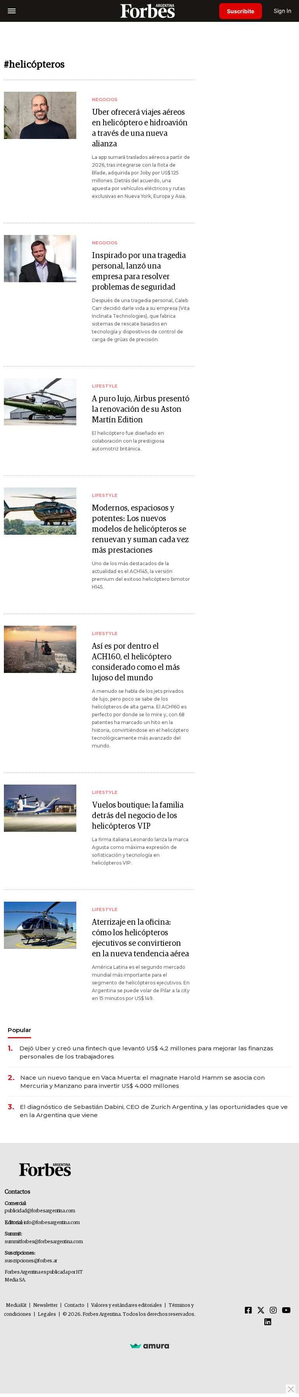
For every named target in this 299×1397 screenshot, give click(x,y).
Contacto (74, 1305)
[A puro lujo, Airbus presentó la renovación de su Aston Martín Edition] (40, 401)
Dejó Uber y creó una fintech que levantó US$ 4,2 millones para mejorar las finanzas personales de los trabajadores (146, 1052)
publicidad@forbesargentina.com (40, 1211)
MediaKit (16, 1305)
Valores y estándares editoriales (126, 1305)
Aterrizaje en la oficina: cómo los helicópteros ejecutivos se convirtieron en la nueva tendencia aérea (140, 938)
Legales (47, 1314)
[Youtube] (286, 1311)
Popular (19, 1030)
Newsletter (45, 1305)
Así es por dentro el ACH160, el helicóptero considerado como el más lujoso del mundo (136, 662)
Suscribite (240, 11)
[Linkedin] (267, 1322)
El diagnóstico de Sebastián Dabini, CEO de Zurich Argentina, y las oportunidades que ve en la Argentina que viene (154, 1111)
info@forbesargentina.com (52, 1222)
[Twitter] (261, 1311)
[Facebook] (248, 1311)
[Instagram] (273, 1311)
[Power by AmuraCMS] (149, 1345)
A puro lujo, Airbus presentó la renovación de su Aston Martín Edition (140, 409)
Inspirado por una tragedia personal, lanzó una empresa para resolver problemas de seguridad (139, 271)
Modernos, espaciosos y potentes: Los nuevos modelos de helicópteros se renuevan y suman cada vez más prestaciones (140, 529)
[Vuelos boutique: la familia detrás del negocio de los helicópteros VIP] (40, 808)
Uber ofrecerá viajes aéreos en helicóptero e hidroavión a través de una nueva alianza (140, 128)
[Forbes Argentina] (149, 11)
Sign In (282, 10)
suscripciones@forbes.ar (31, 1261)
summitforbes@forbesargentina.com (44, 1241)
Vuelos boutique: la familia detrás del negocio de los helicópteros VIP (137, 815)
